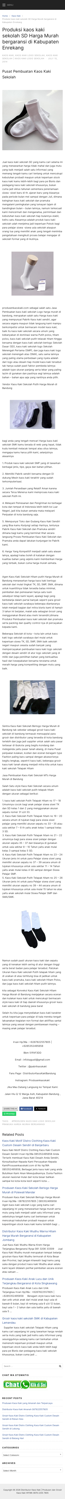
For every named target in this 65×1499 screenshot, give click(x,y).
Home (5, 16)
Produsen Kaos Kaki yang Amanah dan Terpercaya (27, 1403)
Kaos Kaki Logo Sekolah (30, 55)
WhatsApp (10, 1113)
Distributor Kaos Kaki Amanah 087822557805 (25, 1409)
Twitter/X (41, 1109)
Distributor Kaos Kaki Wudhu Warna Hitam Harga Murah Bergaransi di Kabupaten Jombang (29, 1236)
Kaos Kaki (16, 16)
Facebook (27, 1109)
